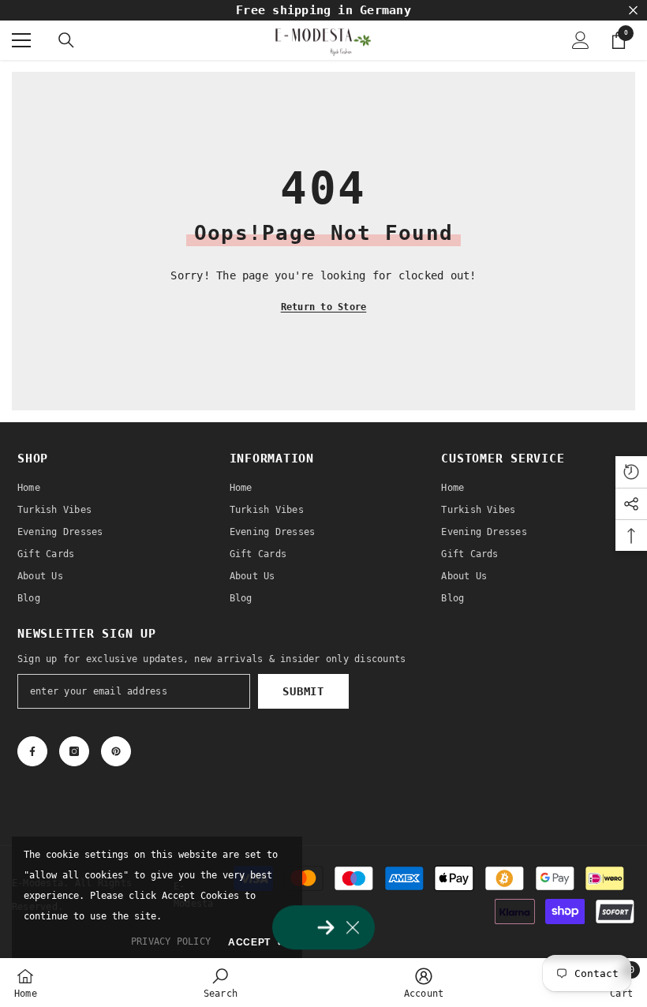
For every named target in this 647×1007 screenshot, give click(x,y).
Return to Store (324, 307)
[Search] (66, 40)
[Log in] (580, 40)
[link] (220, 982)
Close (633, 11)
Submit (303, 691)
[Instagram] (74, 751)
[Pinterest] (116, 751)
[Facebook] (32, 751)
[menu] (21, 40)
